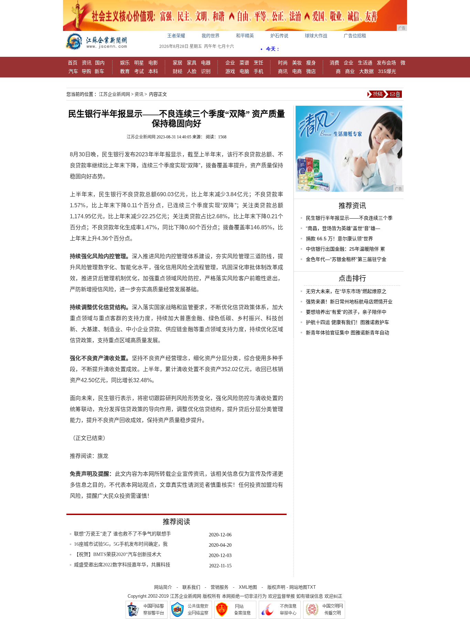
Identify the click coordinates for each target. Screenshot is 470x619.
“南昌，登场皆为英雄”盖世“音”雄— (343, 228)
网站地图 (298, 587)
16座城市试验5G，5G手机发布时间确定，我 (121, 544)
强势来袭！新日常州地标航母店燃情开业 (349, 301)
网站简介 (163, 587)
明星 (139, 62)
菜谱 (244, 62)
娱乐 (125, 62)
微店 (311, 71)
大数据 (366, 71)
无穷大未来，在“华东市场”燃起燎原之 (346, 291)
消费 (334, 62)
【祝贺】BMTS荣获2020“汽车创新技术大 (117, 554)
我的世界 (211, 35)
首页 (72, 62)
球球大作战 (316, 35)
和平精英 (245, 35)
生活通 (365, 62)
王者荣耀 (176, 35)
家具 (191, 62)
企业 (230, 62)
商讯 (283, 71)
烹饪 (258, 62)
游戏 (230, 71)
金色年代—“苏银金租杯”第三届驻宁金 (346, 259)
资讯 (87, 62)
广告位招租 (355, 35)
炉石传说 (279, 35)
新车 (99, 71)
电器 (206, 62)
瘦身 (311, 62)
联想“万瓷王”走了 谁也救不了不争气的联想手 (122, 533)
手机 (258, 71)
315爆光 (387, 71)
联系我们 (191, 587)
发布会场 (386, 62)
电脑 (244, 71)
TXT (311, 587)
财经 (177, 71)
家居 (177, 62)
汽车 (73, 71)
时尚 (283, 62)
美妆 (297, 62)
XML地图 (248, 587)
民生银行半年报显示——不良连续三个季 (349, 218)
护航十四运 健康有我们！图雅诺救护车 (347, 322)
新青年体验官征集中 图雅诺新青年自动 (347, 332)
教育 (125, 71)
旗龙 (102, 456)
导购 (86, 71)
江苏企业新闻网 (114, 94)
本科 (153, 71)
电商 (297, 71)
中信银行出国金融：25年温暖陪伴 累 (345, 249)
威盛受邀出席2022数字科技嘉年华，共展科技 (122, 564)
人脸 (191, 71)
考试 (139, 71)
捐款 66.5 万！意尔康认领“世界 (339, 238)
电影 (153, 62)
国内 (100, 62)
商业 (350, 71)
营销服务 (219, 587)
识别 (206, 71)
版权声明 (276, 587)
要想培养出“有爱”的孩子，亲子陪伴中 (346, 312)
